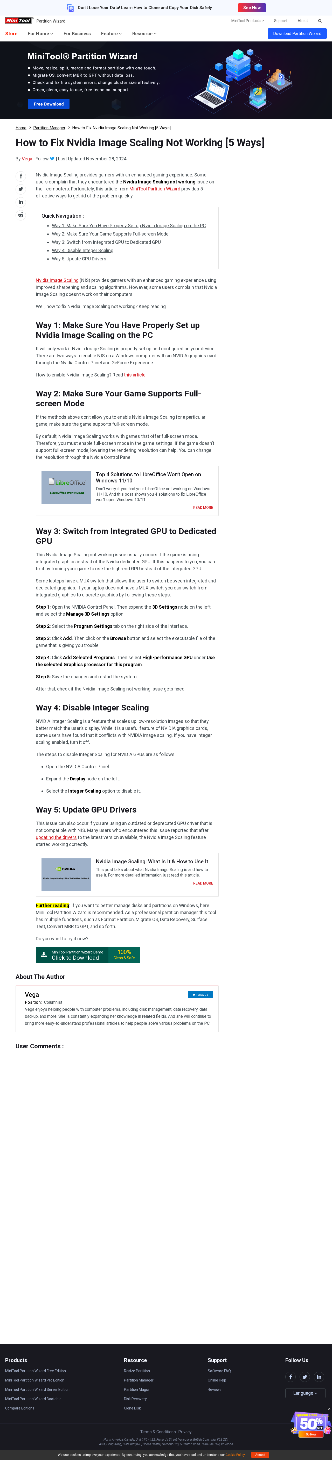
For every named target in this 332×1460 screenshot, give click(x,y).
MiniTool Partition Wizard (154, 188)
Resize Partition (137, 1371)
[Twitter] (52, 158)
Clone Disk (132, 1408)
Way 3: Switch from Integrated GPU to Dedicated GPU (106, 242)
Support (280, 21)
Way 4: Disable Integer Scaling (82, 250)
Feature (110, 33)
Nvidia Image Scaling (57, 280)
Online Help (217, 1380)
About (303, 21)
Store (11, 33)
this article (135, 375)
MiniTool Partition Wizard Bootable (33, 1399)
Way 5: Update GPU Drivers (79, 258)
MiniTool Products (246, 21)
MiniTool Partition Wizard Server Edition (37, 1389)
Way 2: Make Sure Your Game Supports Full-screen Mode (110, 234)
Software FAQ (219, 1371)
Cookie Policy (235, 1455)
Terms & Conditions (158, 1431)
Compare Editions (19, 1408)
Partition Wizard (50, 21)
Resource (143, 33)
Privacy (185, 1431)
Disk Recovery (135, 1399)
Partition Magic (136, 1389)
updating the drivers (56, 837)
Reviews (215, 1389)
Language (303, 1393)
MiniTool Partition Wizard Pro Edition (34, 1380)
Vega (27, 158)
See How (252, 7)
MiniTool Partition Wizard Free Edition (35, 1371)
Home (21, 127)
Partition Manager (49, 127)
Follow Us (202, 994)
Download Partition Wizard (297, 33)
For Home (39, 33)
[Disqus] (117, 1114)
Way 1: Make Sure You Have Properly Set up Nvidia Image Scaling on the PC (129, 225)
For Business (77, 33)
